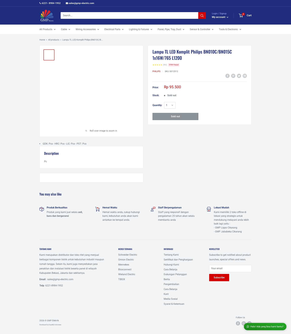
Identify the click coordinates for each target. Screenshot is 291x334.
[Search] (202, 15)
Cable (64, 29)
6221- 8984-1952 (51, 3)
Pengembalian (171, 284)
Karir (166, 294)
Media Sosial (171, 298)
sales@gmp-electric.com (81, 3)
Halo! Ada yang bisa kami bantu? (266, 326)
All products (53, 40)
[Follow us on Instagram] (244, 323)
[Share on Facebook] (227, 75)
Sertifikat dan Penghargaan (178, 259)
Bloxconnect (124, 269)
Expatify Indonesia (55, 325)
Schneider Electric (127, 254)
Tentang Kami (171, 254)
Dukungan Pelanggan (175, 274)
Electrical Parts (112, 29)
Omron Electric (126, 259)
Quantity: (157, 105)
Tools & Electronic (228, 29)
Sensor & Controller (200, 29)
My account (219, 17)
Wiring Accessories (86, 29)
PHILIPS (156, 71)
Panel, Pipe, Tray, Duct (169, 29)
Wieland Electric (126, 274)
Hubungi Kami (171, 264)
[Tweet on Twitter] (239, 75)
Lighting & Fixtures (139, 29)
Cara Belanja (170, 269)
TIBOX (121, 279)
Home (42, 40)
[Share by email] (245, 75)
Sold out (175, 116)
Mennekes (123, 264)
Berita (167, 279)
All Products (45, 29)
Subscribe (219, 277)
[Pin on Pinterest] (233, 75)
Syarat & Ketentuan (174, 303)
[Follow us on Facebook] (238, 323)
